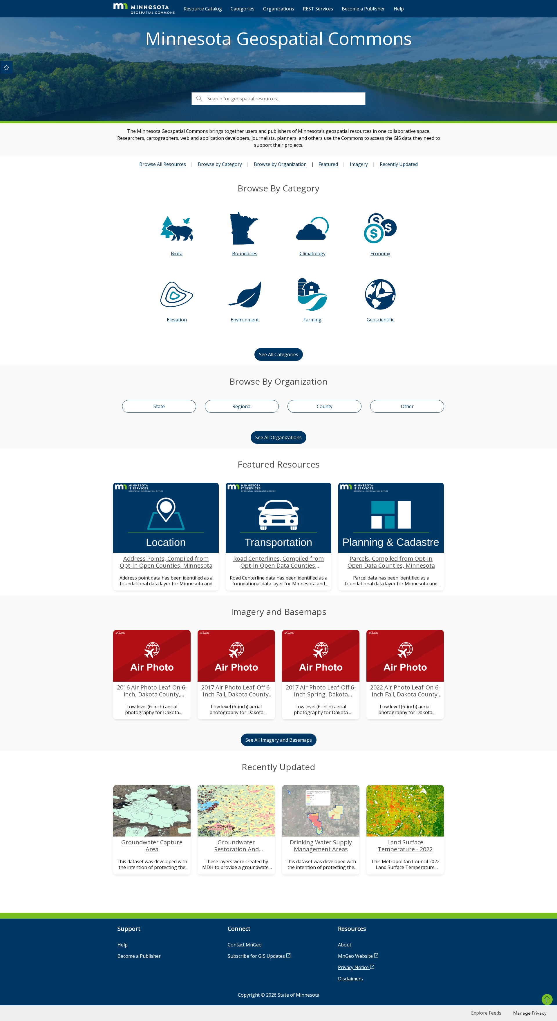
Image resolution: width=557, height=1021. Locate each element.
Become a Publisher (363, 9)
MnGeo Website (356, 956)
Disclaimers (350, 978)
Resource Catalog (203, 9)
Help (399, 9)
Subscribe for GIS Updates (257, 956)
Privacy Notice (354, 967)
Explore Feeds (486, 1013)
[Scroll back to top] (547, 999)
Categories (242, 9)
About (344, 945)
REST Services (318, 9)
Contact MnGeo (245, 945)
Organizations (278, 9)
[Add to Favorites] (6, 67)
